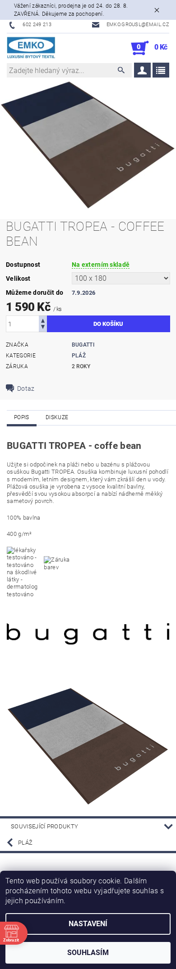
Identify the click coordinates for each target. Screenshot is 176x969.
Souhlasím (88, 952)
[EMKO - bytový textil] (31, 48)
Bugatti (83, 345)
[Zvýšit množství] (43, 319)
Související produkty (44, 826)
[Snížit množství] (43, 328)
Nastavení (88, 923)
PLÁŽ (79, 355)
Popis (21, 417)
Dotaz (26, 388)
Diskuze (57, 417)
